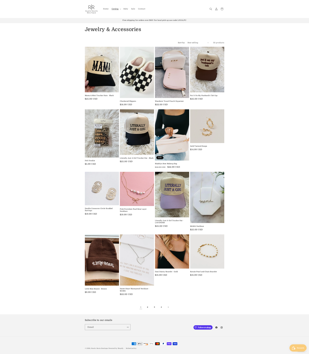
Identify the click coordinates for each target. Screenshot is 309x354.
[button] (116, 9)
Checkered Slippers (128, 101)
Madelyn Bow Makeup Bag (166, 164)
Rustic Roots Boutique (99, 348)
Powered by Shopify (116, 348)
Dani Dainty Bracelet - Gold (166, 272)
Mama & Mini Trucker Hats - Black (99, 95)
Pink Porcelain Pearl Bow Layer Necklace (133, 210)
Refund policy (131, 348)
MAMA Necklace (197, 226)
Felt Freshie (90, 161)
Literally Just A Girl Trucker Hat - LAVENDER (169, 222)
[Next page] (168, 307)
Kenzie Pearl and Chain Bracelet (203, 272)
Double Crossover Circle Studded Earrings (99, 210)
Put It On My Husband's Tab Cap (204, 95)
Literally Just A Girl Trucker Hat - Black (137, 158)
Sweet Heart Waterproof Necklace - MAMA (134, 290)
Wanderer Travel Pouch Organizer (169, 101)
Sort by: (181, 43)
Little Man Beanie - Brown (96, 289)
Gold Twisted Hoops (198, 146)
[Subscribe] (127, 327)
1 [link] (140, 307)
